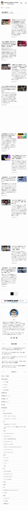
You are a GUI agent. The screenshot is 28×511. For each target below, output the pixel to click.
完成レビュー (6, 402)
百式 (5, 465)
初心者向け (5, 379)
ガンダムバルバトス (8, 476)
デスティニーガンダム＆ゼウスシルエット (13, 447)
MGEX (4, 482)
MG (4, 468)
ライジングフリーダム (8, 452)
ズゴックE (6, 460)
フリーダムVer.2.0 (7, 479)
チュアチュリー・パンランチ (10, 418)
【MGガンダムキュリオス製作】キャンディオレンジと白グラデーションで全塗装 (14, 357)
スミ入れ (5, 384)
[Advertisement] (14, 119)
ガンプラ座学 (6, 376)
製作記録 (5, 408)
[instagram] (11, 338)
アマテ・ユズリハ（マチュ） (10, 416)
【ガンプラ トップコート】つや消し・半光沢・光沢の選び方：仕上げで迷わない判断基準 (14, 362)
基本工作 (5, 393)
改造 (4, 495)
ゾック (5, 463)
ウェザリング (7, 498)
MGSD (4, 484)
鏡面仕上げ (6, 503)
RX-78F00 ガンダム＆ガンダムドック (11, 490)
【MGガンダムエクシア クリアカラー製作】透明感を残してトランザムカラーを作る (14, 366)
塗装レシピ (5, 399)
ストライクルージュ (8, 441)
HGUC (4, 455)
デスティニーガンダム (8, 444)
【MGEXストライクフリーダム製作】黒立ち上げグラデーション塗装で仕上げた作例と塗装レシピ (13, 348)
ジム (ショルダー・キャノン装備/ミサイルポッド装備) (15, 427)
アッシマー (6, 457)
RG (4, 487)
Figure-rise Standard (7, 413)
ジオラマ (5, 492)
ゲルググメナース (7, 436)
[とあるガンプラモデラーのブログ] (9, 3)
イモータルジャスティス (9, 433)
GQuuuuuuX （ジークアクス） (10, 424)
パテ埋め (6, 501)
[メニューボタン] (25, 3)
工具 (4, 404)
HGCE (4, 430)
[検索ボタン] (21, 3)
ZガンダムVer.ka (7, 471)
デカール (5, 387)
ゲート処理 (5, 382)
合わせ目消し (6, 390)
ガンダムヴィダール (8, 474)
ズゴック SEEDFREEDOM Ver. (10, 439)
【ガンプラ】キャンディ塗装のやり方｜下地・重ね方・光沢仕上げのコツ (13, 353)
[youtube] (17, 338)
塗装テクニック (6, 396)
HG (4, 421)
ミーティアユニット (8, 449)
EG (4, 410)
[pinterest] (14, 338)
